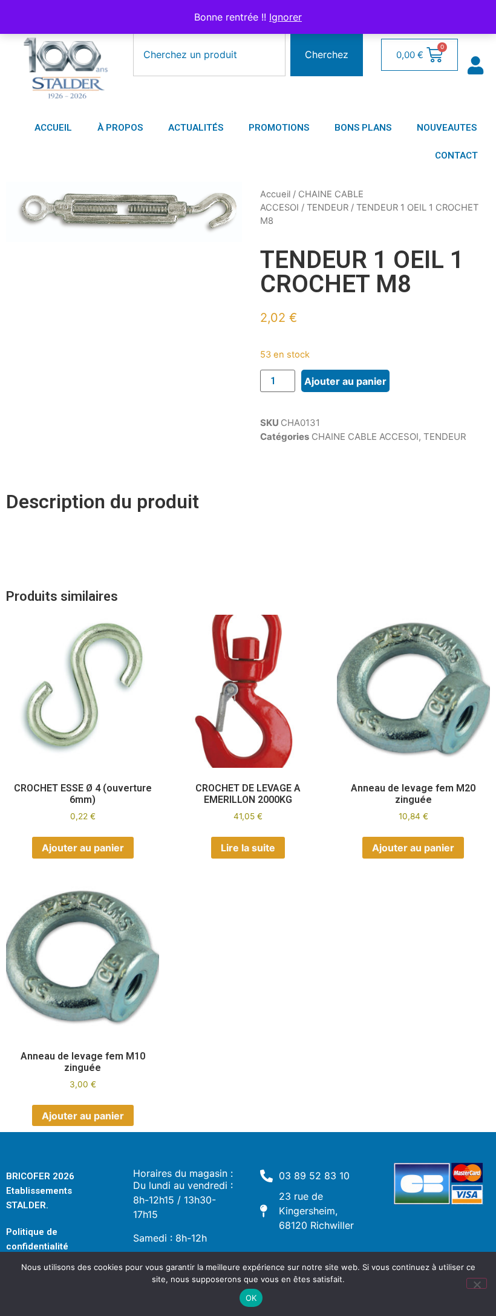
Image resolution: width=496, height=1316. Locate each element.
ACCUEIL (53, 127)
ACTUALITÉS (195, 127)
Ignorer (285, 17)
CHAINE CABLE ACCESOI (365, 436)
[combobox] (209, 54)
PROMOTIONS (279, 127)
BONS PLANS (362, 127)
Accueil (275, 194)
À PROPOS (120, 127)
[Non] (476, 1283)
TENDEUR (327, 207)
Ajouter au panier (345, 381)
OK (251, 1298)
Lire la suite (248, 848)
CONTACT (456, 155)
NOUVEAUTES (447, 127)
